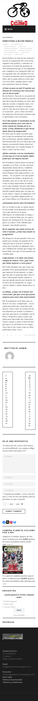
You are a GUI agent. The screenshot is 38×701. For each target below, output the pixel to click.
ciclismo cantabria (10, 46)
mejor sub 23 (18, 54)
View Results (19, 615)
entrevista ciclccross (25, 50)
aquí (4, 583)
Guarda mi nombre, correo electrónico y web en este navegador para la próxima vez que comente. (19, 496)
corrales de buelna (10, 50)
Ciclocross (8, 37)
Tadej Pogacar (10, 601)
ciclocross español (26, 48)
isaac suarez (25, 52)
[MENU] (5, 29)
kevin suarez (8, 54)
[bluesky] (15, 523)
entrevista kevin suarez (11, 52)
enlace (9, 544)
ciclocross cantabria (10, 48)
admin (6, 44)
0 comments (31, 335)
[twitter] (8, 523)
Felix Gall (8, 604)
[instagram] (11, 523)
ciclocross (22, 46)
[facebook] (4, 523)
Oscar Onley (9, 607)
